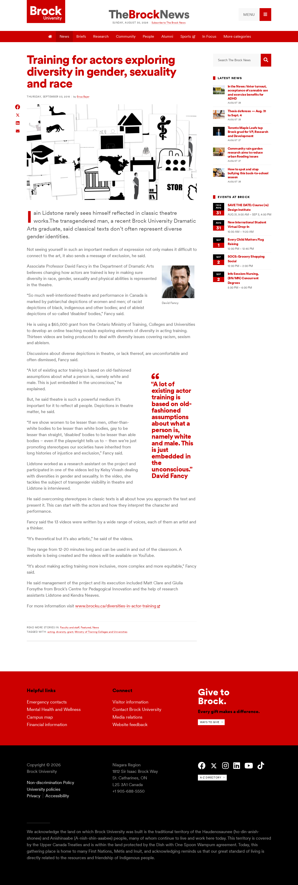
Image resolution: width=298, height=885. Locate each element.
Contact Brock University (136, 709)
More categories (237, 36)
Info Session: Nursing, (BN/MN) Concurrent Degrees (243, 278)
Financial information (47, 724)
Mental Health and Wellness (54, 709)
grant (70, 631)
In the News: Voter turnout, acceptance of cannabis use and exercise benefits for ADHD (248, 92)
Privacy (33, 795)
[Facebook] (202, 765)
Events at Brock (234, 197)
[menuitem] (255, 14)
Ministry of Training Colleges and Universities (101, 631)
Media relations (127, 717)
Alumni (167, 36)
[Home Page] (50, 36)
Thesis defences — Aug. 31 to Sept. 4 (247, 113)
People (148, 36)
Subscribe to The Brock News (169, 22)
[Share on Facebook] (17, 107)
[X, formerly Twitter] (214, 766)
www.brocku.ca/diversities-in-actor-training (115, 605)
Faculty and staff (69, 627)
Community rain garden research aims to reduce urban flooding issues (245, 152)
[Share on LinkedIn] (18, 122)
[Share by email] (18, 130)
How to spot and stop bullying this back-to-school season (248, 173)
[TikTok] (260, 765)
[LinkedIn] (236, 765)
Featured (86, 627)
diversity (61, 631)
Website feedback (130, 724)
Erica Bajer (83, 96)
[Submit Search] (266, 60)
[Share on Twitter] (17, 114)
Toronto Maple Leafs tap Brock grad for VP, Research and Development (248, 132)
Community (125, 36)
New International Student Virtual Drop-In (247, 224)
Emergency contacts (47, 702)
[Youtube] (248, 765)
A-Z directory (210, 777)
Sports (185, 36)
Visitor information (130, 702)
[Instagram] (225, 765)
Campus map (40, 717)
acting (51, 631)
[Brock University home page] (46, 12)
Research (101, 36)
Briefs (81, 36)
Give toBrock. (214, 696)
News (64, 36)
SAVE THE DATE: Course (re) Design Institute (248, 207)
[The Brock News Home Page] (149, 14)
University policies (43, 789)
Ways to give (209, 722)
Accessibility (57, 795)
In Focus (209, 36)
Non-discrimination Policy (50, 782)
